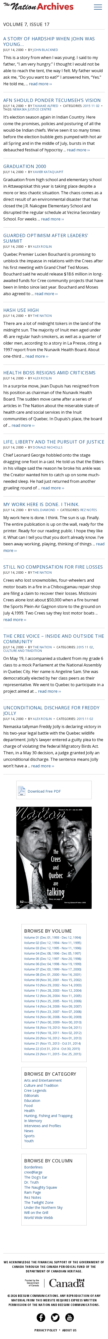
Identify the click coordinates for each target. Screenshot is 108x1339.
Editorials (31, 1095)
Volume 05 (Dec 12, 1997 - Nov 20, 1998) (52, 959)
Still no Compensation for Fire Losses (53, 567)
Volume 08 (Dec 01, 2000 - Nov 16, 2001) (52, 974)
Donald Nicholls (47, 447)
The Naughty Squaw (40, 1187)
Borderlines (33, 1167)
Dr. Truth (31, 1182)
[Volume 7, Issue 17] (54, 916)
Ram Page (32, 1192)
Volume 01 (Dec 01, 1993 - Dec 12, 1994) (52, 937)
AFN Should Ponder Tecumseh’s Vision (52, 100)
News (28, 1130)
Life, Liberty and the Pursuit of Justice (53, 442)
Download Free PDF (44, 791)
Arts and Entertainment (43, 1080)
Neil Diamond (44, 510)
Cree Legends (35, 1090)
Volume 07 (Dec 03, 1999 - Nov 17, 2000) (52, 969)
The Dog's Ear (35, 1177)
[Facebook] (41, 1320)
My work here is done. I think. (41, 504)
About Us (69, 1330)
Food (28, 1105)
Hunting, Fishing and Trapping (48, 1115)
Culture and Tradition (22, 651)
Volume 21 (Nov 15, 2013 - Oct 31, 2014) (52, 1043)
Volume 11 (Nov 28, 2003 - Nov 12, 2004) (52, 990)
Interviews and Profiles (42, 1125)
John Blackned (45, 50)
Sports (29, 1135)
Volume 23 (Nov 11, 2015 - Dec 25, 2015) (52, 1054)
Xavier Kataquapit (48, 172)
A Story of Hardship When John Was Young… (49, 41)
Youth (29, 1140)
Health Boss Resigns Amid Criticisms (49, 373)
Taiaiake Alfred (45, 106)
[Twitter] (55, 1320)
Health (29, 1110)
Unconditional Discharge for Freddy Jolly (51, 710)
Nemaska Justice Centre (32, 109)
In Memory (33, 1120)
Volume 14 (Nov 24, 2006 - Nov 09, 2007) (52, 1006)
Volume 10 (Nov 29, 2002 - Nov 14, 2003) (52, 985)
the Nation (42, 316)
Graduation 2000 (24, 166)
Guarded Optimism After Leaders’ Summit (45, 238)
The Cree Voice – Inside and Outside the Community (53, 639)
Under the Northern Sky (43, 1207)
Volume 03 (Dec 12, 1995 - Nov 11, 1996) (52, 948)
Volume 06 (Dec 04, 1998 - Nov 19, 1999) (52, 964)
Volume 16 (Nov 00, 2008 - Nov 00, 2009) (52, 1017)
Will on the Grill (36, 1212)
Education (32, 1100)
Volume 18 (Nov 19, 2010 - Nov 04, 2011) (52, 1027)
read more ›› (40, 84)
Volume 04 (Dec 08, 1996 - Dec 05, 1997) (52, 953)
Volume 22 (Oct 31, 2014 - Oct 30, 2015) (52, 1049)
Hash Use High (21, 310)
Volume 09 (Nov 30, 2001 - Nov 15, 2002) (52, 980)
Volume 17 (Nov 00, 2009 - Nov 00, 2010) (52, 1022)
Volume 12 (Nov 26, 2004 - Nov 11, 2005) (52, 996)
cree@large (33, 1172)
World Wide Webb (38, 1217)
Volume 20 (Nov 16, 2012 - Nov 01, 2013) (52, 1038)
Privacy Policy (47, 1330)
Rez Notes (88, 510)
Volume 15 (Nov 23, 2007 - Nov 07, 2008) (52, 1012)
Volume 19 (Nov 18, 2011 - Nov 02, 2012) (52, 1033)
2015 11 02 (91, 106)
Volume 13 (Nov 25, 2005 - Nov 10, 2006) (52, 1001)
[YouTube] (69, 1320)
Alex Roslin (42, 246)
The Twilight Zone (38, 1202)
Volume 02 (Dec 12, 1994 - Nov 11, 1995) (52, 943)
